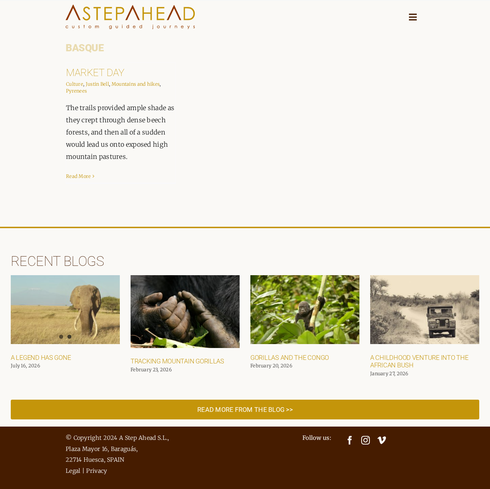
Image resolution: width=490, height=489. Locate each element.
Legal (73, 470)
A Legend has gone (41, 357)
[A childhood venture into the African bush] (424, 309)
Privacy (96, 470)
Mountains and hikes (136, 84)
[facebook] (349, 440)
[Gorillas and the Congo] (304, 309)
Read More (78, 176)
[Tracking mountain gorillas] (185, 311)
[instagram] (365, 440)
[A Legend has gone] (65, 309)
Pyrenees (76, 91)
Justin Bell (97, 84)
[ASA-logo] (130, 8)
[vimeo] (381, 440)
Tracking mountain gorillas (177, 361)
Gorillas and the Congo (289, 357)
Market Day (95, 73)
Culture (74, 84)
